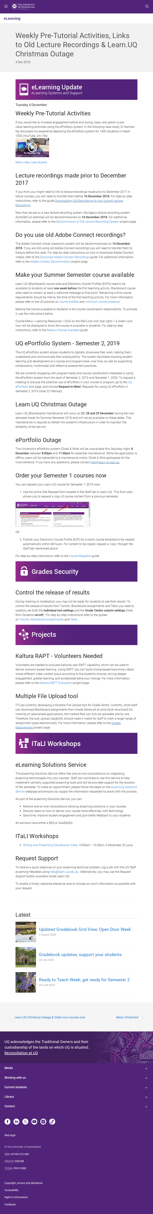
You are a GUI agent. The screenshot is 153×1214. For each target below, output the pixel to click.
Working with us (15, 1077)
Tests (73, 619)
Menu (6, 6)
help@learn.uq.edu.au (105, 462)
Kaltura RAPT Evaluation (56, 683)
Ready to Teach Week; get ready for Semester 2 (84, 979)
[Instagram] (43, 1122)
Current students (15, 1087)
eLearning (12, 18)
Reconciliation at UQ (21, 1053)
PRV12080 (20, 1168)
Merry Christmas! (127, 1017)
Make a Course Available (63, 330)
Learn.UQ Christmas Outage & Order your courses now (49, 1017)
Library (9, 1096)
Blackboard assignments (47, 619)
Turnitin (25, 619)
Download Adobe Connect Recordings (65, 257)
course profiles (69, 302)
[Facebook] (7, 1122)
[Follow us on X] (25, 1122)
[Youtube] (34, 1122)
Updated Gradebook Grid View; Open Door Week (85, 929)
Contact (9, 1106)
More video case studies (31, 162)
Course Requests (80, 556)
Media (8, 1068)
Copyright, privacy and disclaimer (23, 1183)
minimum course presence (102, 302)
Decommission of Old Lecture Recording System (87, 221)
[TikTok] (52, 1122)
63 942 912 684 (20, 1154)
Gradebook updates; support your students (80, 954)
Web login (10, 1135)
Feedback (10, 1204)
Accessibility (11, 1190)
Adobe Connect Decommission (50, 261)
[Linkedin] (16, 1122)
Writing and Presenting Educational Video (50, 845)
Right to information (16, 1197)
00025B (19, 1161)
